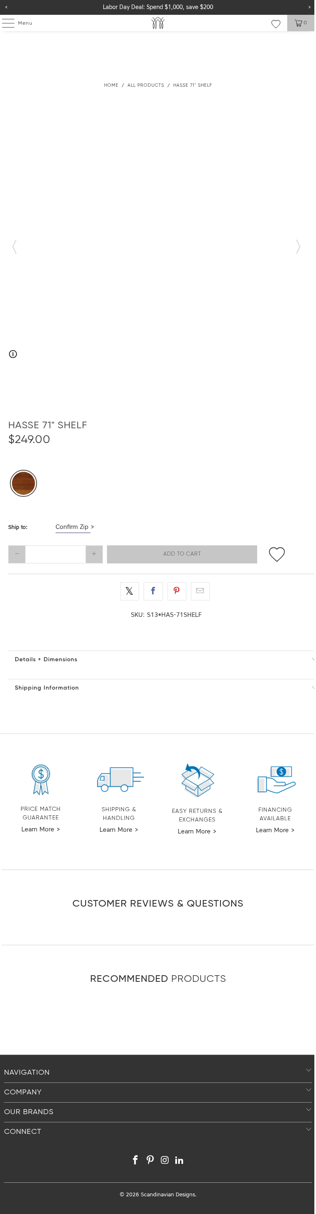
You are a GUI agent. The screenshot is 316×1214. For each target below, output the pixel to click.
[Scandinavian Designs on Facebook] (136, 1161)
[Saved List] (276, 24)
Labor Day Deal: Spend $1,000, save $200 (158, 7)
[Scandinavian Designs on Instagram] (165, 1161)
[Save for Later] (277, 554)
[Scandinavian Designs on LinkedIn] (180, 1161)
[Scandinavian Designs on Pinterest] (150, 1161)
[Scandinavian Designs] (158, 23)
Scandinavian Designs (168, 1195)
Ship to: (18, 527)
